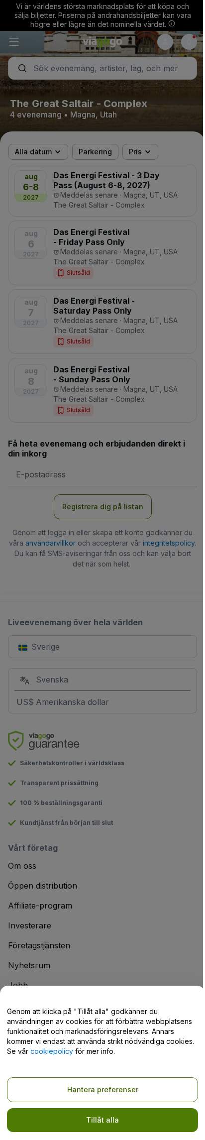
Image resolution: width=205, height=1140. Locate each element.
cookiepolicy (51, 1051)
